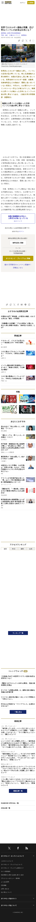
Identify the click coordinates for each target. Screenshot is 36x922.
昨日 (13, 549)
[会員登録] (30, 2)
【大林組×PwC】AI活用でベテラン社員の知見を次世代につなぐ (18, 677)
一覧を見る (18, 712)
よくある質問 (5, 882)
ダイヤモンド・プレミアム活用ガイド (12, 868)
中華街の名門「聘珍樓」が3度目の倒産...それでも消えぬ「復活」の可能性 (18, 317)
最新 (5, 549)
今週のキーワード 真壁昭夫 (18, 35)
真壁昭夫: (10, 33)
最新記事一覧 (18, 791)
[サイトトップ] (8, 2)
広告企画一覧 (5, 808)
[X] (9, 848)
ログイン (22, 2)
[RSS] (26, 848)
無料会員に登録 (18, 243)
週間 (22, 549)
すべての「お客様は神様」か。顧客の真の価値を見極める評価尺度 (18, 691)
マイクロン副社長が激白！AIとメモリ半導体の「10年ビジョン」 (18, 698)
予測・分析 (4, 35)
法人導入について (6, 892)
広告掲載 (3, 885)
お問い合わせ (5, 889)
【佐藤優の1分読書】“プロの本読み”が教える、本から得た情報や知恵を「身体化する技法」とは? (18, 325)
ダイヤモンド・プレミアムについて (11, 864)
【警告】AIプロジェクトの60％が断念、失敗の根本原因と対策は (18, 684)
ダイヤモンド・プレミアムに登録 (18, 258)
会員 (30, 549)
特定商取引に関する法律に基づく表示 (12, 875)
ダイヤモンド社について (9, 905)
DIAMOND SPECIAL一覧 (10, 803)
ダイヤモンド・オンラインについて (12, 856)
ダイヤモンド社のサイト (9, 898)
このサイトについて (7, 861)
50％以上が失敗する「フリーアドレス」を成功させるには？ (18, 705)
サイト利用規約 (5, 871)
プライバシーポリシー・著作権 (10, 878)
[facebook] (18, 848)
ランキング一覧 (18, 633)
